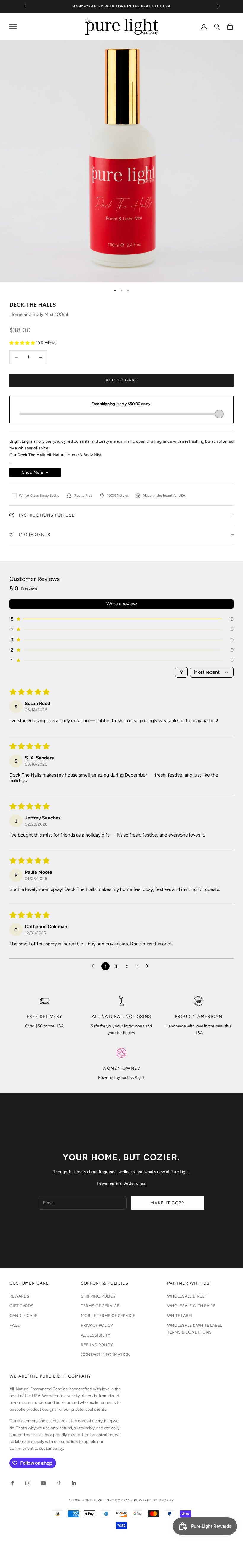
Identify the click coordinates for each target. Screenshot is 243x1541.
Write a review (121, 604)
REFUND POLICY (97, 1344)
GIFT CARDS (21, 1305)
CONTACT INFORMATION (105, 1354)
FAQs (14, 1325)
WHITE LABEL (180, 1315)
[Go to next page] (149, 966)
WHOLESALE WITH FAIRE (191, 1305)
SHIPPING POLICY (98, 1296)
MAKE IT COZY (168, 1203)
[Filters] (181, 672)
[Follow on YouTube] (43, 1483)
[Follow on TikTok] (59, 1483)
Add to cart (121, 380)
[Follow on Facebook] (12, 1483)
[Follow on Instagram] (28, 1483)
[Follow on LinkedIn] (74, 1483)
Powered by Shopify (154, 1500)
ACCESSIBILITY (95, 1335)
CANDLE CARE (23, 1315)
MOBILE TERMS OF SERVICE (108, 1315)
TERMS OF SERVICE (100, 1305)
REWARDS (19, 1296)
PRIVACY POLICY (97, 1325)
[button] (22, 342)
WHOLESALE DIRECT (187, 1296)
